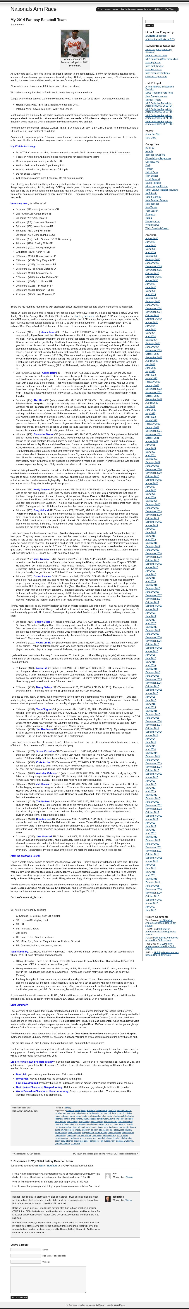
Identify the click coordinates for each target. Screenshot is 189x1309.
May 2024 (150, 333)
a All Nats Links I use (155, 36)
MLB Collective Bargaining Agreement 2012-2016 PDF (159, 110)
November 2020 (153, 473)
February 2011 (152, 882)
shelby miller (126, 1138)
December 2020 (153, 469)
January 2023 (152, 385)
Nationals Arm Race (33, 9)
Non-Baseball (152, 204)
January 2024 (152, 347)
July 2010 (150, 907)
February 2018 (152, 588)
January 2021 (152, 466)
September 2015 (153, 690)
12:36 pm (129, 1177)
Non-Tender (151, 207)
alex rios (112, 1110)
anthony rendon (124, 1110)
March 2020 (151, 501)
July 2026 (150, 242)
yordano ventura (62, 1144)
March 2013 (151, 795)
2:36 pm (128, 1200)
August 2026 (151, 238)
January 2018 (152, 592)
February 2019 (152, 546)
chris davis (107, 1116)
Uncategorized (152, 221)
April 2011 (150, 875)
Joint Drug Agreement (156, 96)
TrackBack (52, 1165)
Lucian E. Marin (96, 1305)
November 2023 (153, 350)
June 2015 (150, 700)
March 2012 (151, 837)
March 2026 (151, 256)
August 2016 (151, 651)
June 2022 (150, 410)
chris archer (95, 1116)
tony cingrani (117, 1141)
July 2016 (150, 655)
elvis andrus (60, 1121)
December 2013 (153, 763)
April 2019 (150, 539)
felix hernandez (110, 1121)
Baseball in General (155, 155)
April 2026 (150, 252)
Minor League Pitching (156, 186)
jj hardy (78, 1130)
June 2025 (150, 287)
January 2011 (152, 886)
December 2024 (153, 308)
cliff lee (67, 1119)
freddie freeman (125, 1121)
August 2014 (151, 735)
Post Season (151, 211)
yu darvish (75, 1144)
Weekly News (152, 225)
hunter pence (119, 1124)
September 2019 (153, 522)
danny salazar (89, 1119)
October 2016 (152, 644)
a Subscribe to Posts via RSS (160, 39)
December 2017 (153, 595)
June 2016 (150, 658)
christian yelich (119, 1116)
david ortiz (114, 1119)
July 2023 (150, 364)
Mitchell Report (153, 100)
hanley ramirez (105, 1124)
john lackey (104, 1130)
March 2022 (151, 420)
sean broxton (86, 1138)
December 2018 (153, 553)
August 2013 (151, 777)
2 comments (17, 24)
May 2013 (150, 788)
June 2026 (150, 245)
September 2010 (153, 900)
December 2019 (153, 511)
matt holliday (60, 1135)
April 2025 (150, 294)
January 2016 (152, 676)
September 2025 (153, 277)
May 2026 (150, 249)
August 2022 (151, 403)
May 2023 (150, 371)
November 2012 (153, 809)
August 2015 (151, 693)
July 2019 (150, 529)
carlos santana (82, 1116)
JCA (147, 937)
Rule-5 (148, 218)
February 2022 (152, 424)
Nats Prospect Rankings (157, 73)
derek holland (127, 1119)
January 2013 (152, 802)
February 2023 (152, 382)
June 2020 (150, 490)
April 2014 (150, 749)
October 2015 (152, 686)
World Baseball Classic (157, 228)
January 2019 (152, 550)
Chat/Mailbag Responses (158, 158)
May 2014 (150, 746)
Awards (149, 151)
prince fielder (122, 1135)
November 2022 (153, 392)
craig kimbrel (76, 1119)
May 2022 (150, 413)
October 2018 (152, 560)
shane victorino (113, 1138)
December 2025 (153, 266)
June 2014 (150, 742)
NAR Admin (151, 193)
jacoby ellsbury (65, 1127)
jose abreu (114, 1130)
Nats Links (150, 137)
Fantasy (67, 1108)
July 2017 (150, 613)
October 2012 (152, 812)
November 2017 (153, 599)
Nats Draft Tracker (154, 66)
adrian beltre (101, 1110)
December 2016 (153, 637)
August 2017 (151, 609)
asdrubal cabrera (78, 1113)
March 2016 (151, 669)
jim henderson (67, 1130)
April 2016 (150, 665)
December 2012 (153, 805)
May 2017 (150, 620)
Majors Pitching (153, 183)
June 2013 (150, 784)
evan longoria (97, 1121)
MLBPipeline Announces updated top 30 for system (160, 923)
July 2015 (150, 697)
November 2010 (153, 893)
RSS (41, 1165)
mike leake (97, 1135)
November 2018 (153, 557)
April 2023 (150, 375)
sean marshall (99, 1138)
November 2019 (153, 515)
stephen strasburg (74, 1141)
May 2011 (150, 872)
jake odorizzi (79, 1127)
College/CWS (152, 162)
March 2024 (151, 340)
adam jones (80, 1110)
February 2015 (152, 714)
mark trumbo (101, 1132)
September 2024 (153, 319)
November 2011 (153, 851)
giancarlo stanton (77, 1124)
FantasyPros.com (84, 316)
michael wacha (84, 1135)
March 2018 (151, 585)
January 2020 (152, 508)
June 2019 (150, 532)
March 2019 (151, 543)
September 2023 (153, 357)
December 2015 (153, 679)
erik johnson (84, 1121)
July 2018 (150, 571)
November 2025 (153, 270)
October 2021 (152, 438)
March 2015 (151, 711)
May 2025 (150, 291)
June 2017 (150, 616)
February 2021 (152, 462)
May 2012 (150, 830)
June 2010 (150, 910)
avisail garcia (93, 1113)
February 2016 (152, 672)
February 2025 (152, 301)
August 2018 (151, 567)
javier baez (103, 1127)
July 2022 (150, 406)
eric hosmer (72, 1121)
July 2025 (150, 284)
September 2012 (153, 816)
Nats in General (153, 197)
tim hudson (105, 1141)
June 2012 (150, 826)
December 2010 (153, 889)
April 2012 (150, 833)
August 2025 (151, 280)
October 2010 (152, 896)
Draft (147, 165)
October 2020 (152, 476)
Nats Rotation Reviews (156, 200)
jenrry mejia (124, 1127)
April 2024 (150, 336)
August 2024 (151, 322)
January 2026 (152, 263)
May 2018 (150, 578)
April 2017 (150, 623)
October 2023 (152, 354)
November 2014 (153, 725)
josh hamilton (61, 1132)
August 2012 (151, 819)
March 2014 (151, 753)
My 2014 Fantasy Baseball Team (39, 20)
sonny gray (60, 1141)
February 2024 (152, 343)
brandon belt (105, 1113)
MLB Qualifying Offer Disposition (161, 59)
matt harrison (128, 1132)
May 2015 (150, 704)
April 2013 (150, 791)
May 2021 (150, 452)
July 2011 (150, 865)
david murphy (103, 1119)
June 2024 (150, 329)
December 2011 (153, 847)
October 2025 (152, 273)
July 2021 (150, 445)
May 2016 (150, 662)
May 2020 (150, 494)
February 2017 (152, 630)
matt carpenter (114, 1132)
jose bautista (126, 1130)
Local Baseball (152, 179)
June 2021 (150, 448)
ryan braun (74, 1138)
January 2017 (152, 634)
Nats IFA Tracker (153, 69)
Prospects (150, 214)
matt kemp (71, 1135)
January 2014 (152, 760)
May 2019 (150, 536)
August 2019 (151, 525)
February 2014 (152, 756)
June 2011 (150, 868)
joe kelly (94, 1130)
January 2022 (152, 427)
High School (151, 176)
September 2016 (153, 648)
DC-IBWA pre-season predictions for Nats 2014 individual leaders (104, 1154)
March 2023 (151, 378)
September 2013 (153, 774)
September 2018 (153, 564)
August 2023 (151, 361)
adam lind (91, 1110)
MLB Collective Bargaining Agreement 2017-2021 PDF (159, 116)
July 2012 (150, 823)
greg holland (92, 1124)
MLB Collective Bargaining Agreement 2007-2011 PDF (159, 104)
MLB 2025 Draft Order (156, 55)
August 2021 (151, 441)
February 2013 (152, 798)
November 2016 (153, 641)
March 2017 (151, 627)
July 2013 (150, 781)
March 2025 (151, 298)
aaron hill (70, 1110)
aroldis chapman (62, 1113)
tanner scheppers (91, 1141)
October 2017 (152, 602)
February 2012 (152, 840)
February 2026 (152, 259)
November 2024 (153, 312)
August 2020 (151, 483)
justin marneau (74, 1132)
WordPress (119, 1305)
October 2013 (152, 770)
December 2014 (153, 721)
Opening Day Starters (156, 76)
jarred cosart (91, 1127)
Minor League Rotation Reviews (161, 190)
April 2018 (150, 581)
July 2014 (150, 739)
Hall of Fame (151, 172)
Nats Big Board (153, 62)
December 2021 (153, 431)
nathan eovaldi (109, 1135)
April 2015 (150, 707)
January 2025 (152, 305)
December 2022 (153, 389)
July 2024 (150, 326)
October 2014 (152, 728)
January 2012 (152, 844)
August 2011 (151, 861)
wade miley (129, 1141)
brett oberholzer (119, 1113)
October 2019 (152, 518)
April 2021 (150, 455)
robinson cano (61, 1138)
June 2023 (150, 368)
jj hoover (86, 1130)
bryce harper (69, 1116)
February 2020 (152, 504)
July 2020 (150, 487)
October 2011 (152, 854)
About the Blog (152, 134)
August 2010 (151, 903)
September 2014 (153, 732)
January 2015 (152, 718)
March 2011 (151, 879)
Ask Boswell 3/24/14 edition (27, 1154)
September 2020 (153, 480)
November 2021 (153, 434)
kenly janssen (88, 1132)
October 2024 (152, 315)
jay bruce (113, 1127)
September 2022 (153, 399)
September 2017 (153, 606)
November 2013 (153, 767)
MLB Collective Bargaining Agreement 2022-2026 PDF (159, 122)
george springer (62, 1124)
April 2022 (150, 417)
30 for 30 (149, 148)
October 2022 (152, 396)
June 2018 (150, 574)
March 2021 (151, 459)
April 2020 (150, 497)
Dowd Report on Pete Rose (159, 93)
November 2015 (153, 683)
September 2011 (153, 858)
